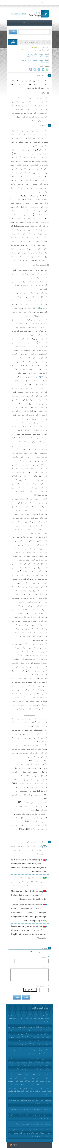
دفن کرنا (45, 62)
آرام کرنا (26, 60)
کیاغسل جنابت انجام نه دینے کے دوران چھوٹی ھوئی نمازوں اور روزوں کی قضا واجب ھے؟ (29, 1017)
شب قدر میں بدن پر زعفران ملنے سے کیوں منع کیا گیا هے (29, 1116)
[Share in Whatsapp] (47, 69)
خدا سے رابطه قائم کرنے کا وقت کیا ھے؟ (30, 1109)
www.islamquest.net (18, 14)
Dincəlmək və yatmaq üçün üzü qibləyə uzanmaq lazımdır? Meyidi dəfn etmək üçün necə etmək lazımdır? (28, 932)
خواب (30, 54)
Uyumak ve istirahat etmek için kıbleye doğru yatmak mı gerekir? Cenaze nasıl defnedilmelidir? (28, 895)
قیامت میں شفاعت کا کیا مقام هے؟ (33, 1124)
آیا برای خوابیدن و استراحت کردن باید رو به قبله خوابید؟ (28, 850)
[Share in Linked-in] (43, 69)
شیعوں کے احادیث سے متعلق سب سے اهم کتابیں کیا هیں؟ (29, 1101)
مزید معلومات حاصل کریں (38, 56)
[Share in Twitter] (35, 69)
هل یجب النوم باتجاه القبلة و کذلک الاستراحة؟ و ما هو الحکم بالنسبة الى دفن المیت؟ (28, 881)
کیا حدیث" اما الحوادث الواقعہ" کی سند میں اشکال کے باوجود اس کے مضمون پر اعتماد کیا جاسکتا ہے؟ (29, 1132)
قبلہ (41, 60)
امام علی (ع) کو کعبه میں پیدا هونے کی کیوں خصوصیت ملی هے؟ (29, 1051)
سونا (35, 60)
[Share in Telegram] (39, 69)
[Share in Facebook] (30, 69)
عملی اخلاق (38, 54)
